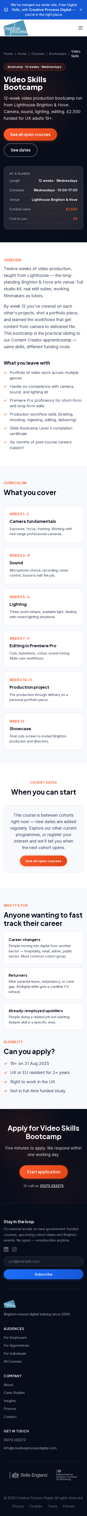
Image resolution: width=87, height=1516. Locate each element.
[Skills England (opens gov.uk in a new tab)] (28, 1475)
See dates (21, 149)
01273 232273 (52, 1186)
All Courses (13, 1361)
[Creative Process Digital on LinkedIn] (6, 1249)
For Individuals (15, 1353)
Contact (10, 1417)
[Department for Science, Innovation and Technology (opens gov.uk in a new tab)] (66, 1475)
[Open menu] (80, 27)
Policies (69, 1506)
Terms (52, 1506)
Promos (10, 1408)
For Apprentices (16, 1345)
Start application (43, 1171)
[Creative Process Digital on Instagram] (14, 1249)
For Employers (15, 1337)
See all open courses (30, 134)
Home (8, 54)
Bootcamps (57, 54)
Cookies (35, 1506)
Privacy (18, 1506)
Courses (38, 54)
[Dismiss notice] (81, 9)
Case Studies (14, 1392)
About (8, 1385)
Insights (10, 1401)
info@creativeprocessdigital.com (30, 1448)
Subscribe (43, 1274)
